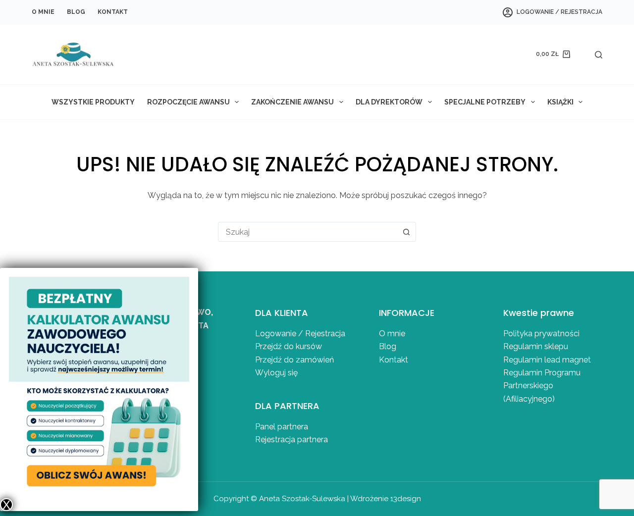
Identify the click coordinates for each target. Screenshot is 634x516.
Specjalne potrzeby (485, 102)
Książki (560, 102)
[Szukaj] (598, 54)
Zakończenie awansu (292, 102)
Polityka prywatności (541, 333)
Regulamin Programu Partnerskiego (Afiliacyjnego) (542, 386)
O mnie (43, 11)
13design (405, 498)
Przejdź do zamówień (294, 359)
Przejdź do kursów (288, 346)
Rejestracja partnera (291, 439)
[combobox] (307, 232)
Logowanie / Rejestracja (300, 333)
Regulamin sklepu (535, 346)
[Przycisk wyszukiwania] (406, 231)
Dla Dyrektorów (389, 102)
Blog (76, 11)
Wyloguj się (276, 372)
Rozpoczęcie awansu (188, 102)
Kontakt (113, 11)
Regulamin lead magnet (548, 359)
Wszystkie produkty (93, 102)
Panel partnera (281, 426)
